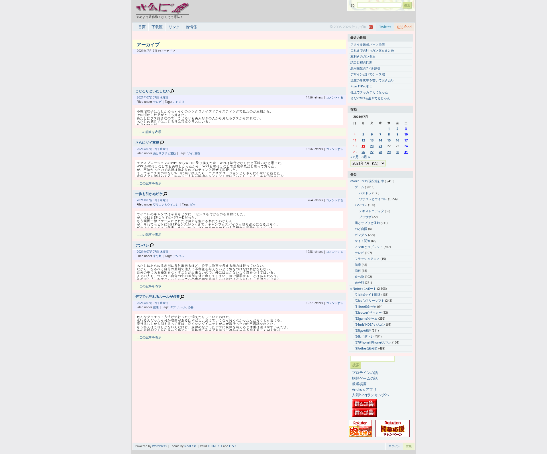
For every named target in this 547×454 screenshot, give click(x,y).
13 (371, 140)
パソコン (361, 205)
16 (397, 140)
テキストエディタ (371, 211)
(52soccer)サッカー (368, 312)
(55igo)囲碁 (363, 330)
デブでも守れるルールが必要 (157, 296)
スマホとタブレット (369, 247)
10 (406, 134)
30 (397, 152)
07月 (149, 97)
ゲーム (359, 187)
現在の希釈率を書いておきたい (372, 80)
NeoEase (190, 446)
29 (389, 152)
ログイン (394, 446)
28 (380, 152)
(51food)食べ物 (365, 306)
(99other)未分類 (366, 348)
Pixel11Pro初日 (361, 86)
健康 (156, 307)
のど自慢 (361, 229)
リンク (174, 26)
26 (363, 152)
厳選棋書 (359, 383)
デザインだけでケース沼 (367, 74)
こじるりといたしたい (152, 91)
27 (371, 152)
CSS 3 (232, 446)
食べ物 (359, 276)
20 (371, 146)
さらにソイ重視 (147, 142)
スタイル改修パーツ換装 (367, 44)
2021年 (141, 97)
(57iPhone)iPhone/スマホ (373, 342)
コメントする (334, 97)
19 (363, 146)
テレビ (157, 102)
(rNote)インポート (363, 288)
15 (389, 140)
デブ (173, 307)
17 (406, 140)
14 (380, 140)
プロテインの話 (365, 372)
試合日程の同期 (361, 62)
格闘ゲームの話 (365, 378)
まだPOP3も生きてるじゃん (370, 98)
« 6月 (354, 156)
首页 (142, 26)
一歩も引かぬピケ (149, 193)
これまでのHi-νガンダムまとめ (372, 50)
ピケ (193, 204)
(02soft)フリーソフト (369, 300)
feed (404, 26)
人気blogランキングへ (370, 394)
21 (380, 146)
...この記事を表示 (149, 132)
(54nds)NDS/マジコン (370, 324)
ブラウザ (365, 217)
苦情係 (191, 26)
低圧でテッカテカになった (369, 92)
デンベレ (142, 245)
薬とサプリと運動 (164, 153)
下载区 (157, 26)
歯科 (358, 270)
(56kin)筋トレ (364, 336)
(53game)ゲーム (366, 318)
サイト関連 (362, 241)
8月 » (366, 156)
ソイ (190, 153)
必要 (190, 307)
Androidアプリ (364, 389)
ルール (181, 307)
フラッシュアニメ (367, 258)
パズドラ (365, 193)
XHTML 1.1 (215, 446)
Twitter (385, 26)
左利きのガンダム (362, 56)
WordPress (159, 446)
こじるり (178, 102)
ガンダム (361, 235)
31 (406, 152)
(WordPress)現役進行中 (367, 181)
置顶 (409, 446)
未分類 (157, 256)
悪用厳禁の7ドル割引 (365, 68)
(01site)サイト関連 (368, 294)
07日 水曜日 (160, 97)
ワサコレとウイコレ (166, 204)
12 (363, 140)
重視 (197, 153)
